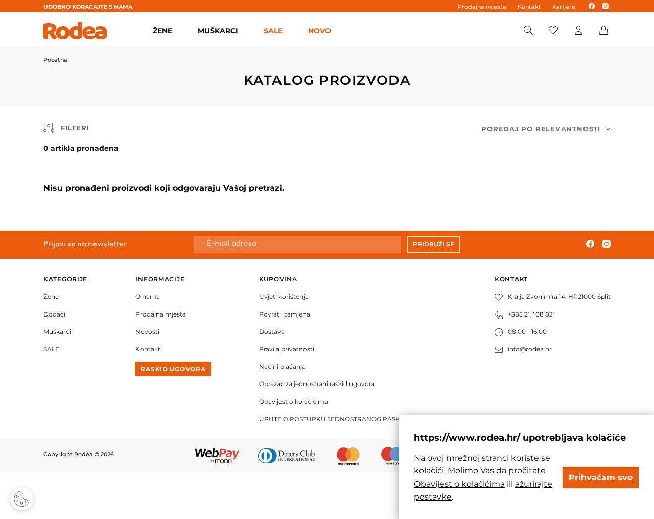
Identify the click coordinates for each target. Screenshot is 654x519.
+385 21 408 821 (531, 314)
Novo (319, 30)
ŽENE (162, 30)
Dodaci (54, 314)
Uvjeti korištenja (284, 296)
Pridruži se (433, 244)
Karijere (563, 6)
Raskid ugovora (173, 369)
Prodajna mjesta (482, 6)
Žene (51, 296)
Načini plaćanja (282, 366)
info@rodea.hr (530, 349)
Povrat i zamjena (284, 314)
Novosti (147, 331)
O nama (147, 296)
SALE (273, 30)
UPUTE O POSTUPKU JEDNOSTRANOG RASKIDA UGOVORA (353, 419)
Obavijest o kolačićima (293, 401)
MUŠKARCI (218, 30)
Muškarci (57, 331)
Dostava (272, 331)
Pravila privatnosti (286, 349)
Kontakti (148, 349)
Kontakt (529, 6)
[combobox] (546, 129)
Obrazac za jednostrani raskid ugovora (317, 384)
